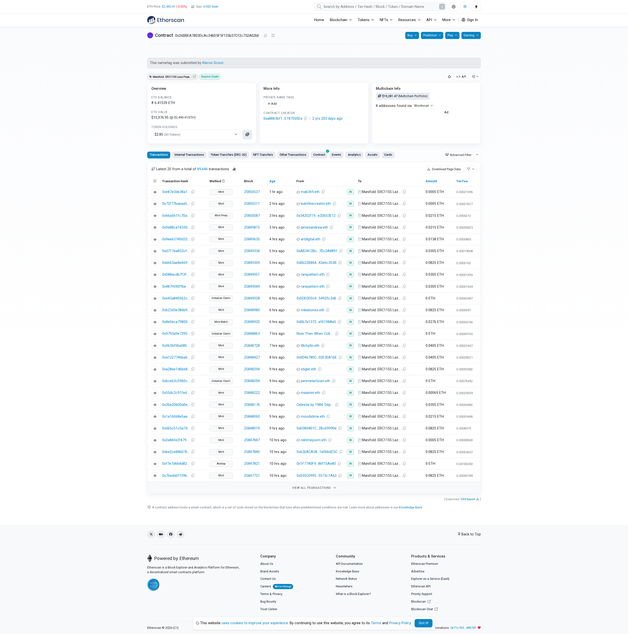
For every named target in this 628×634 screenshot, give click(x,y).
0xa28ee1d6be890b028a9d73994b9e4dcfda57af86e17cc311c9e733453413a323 (176, 369)
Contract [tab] (319, 154)
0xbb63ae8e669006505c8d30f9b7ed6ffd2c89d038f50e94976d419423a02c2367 (176, 263)
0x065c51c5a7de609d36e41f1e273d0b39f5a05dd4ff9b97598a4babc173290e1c (176, 428)
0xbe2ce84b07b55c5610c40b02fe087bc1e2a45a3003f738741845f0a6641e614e (176, 452)
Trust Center (268, 609)
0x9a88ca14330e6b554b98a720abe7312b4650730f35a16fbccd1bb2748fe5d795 (176, 227)
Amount (431, 181)
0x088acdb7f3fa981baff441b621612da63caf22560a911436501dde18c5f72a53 (176, 274)
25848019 (252, 428)
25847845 (252, 452)
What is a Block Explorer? (353, 594)
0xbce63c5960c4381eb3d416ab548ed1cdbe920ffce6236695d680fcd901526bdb (176, 381)
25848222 (252, 393)
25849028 (252, 298)
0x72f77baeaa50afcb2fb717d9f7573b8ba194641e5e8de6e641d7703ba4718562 (176, 204)
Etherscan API (421, 586)
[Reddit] (180, 534)
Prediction (430, 35)
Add (273, 103)
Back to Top (471, 534)
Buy (410, 35)
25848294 (252, 369)
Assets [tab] (372, 154)
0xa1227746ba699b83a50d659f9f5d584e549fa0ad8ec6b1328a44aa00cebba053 (176, 357)
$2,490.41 (168, 6)
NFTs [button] (384, 20)
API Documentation (349, 564)
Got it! (423, 623)
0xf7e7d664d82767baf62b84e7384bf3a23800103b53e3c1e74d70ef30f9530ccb (176, 464)
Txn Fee (462, 181)
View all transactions (312, 488)
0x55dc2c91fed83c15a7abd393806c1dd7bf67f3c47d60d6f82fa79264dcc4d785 (176, 393)
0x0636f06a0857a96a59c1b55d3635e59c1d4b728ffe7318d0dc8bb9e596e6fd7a (176, 346)
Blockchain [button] (338, 20)
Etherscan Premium (424, 564)
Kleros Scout (212, 63)
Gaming (469, 35)
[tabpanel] (314, 328)
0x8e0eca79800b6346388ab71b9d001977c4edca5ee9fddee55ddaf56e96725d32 (176, 322)
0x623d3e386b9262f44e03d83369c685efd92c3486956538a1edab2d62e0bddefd (176, 310)
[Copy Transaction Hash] (193, 192)
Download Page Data (446, 169)
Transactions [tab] (159, 154)
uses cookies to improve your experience (255, 623)
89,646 (202, 169)
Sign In (472, 20)
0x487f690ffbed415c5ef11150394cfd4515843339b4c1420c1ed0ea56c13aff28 (176, 287)
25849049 (252, 287)
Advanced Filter (460, 155)
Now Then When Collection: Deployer (316, 334)
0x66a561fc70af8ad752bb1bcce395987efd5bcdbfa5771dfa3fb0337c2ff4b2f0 (176, 216)
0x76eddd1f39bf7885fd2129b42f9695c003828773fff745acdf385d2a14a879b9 (176, 476)
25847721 (252, 476)
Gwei (210, 6)
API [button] (429, 20)
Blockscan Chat (422, 609)
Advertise (417, 571)
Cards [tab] (388, 154)
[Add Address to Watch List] (449, 76)
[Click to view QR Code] (273, 36)
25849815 (252, 227)
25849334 (252, 251)
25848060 (252, 416)
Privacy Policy (400, 623)
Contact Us (268, 579)
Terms (264, 594)
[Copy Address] (265, 36)
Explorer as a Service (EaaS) (430, 579)
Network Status (346, 579)
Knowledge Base (410, 507)
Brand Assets (269, 571)
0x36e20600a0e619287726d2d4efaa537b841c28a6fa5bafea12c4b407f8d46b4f (176, 405)
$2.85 (168, 134)
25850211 (252, 204)
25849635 (252, 239)
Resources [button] (407, 20)
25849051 (252, 274)
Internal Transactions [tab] (189, 154)
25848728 (252, 346)
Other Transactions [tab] (293, 154)
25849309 (252, 263)
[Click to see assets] (247, 135)
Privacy (277, 594)
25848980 (252, 310)
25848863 (252, 334)
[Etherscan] (165, 20)
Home (319, 20)
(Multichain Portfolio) (405, 96)
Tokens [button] (363, 20)
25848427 (252, 357)
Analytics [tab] (354, 154)
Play (450, 35)
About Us (266, 564)
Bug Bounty (268, 601)
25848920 (252, 322)
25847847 (252, 440)
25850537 (252, 192)
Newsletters (344, 586)
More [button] (446, 20)
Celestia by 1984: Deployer (316, 405)
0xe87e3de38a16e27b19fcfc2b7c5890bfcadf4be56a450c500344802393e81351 (176, 192)
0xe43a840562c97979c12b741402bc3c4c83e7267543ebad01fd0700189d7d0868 (176, 298)
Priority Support (421, 594)
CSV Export (468, 499)
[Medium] (161, 534)
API (463, 76)
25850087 (252, 216)
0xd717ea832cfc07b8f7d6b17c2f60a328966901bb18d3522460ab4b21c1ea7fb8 (176, 251)
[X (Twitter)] (151, 534)
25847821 (252, 464)
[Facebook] (171, 534)
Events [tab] (336, 154)
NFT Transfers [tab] (263, 154)
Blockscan (421, 105)
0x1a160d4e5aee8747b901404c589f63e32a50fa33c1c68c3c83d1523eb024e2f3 (176, 416)
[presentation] (319, 155)
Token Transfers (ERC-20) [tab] (229, 154)
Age (272, 181)
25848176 (252, 405)
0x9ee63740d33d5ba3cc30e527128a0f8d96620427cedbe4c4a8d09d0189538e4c (176, 239)
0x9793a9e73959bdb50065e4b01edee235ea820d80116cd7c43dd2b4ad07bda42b (176, 334)
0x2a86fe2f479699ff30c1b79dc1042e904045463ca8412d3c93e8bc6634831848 (176, 440)
